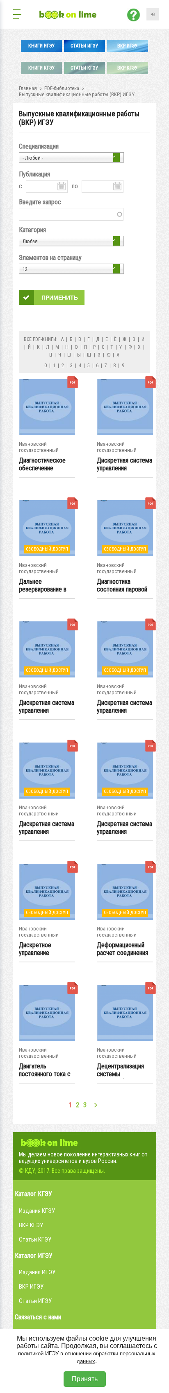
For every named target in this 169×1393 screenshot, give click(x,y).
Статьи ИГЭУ (84, 46)
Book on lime (49, 1141)
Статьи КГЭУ (84, 68)
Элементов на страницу (50, 258)
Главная (28, 88)
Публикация (34, 174)
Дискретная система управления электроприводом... (124, 464)
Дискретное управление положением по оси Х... (45, 949)
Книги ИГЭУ (41, 46)
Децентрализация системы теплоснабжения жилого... (120, 1070)
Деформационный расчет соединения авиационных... (122, 949)
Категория (32, 230)
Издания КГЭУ (37, 1211)
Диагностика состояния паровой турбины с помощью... (122, 586)
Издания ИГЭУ (37, 1272)
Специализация (39, 146)
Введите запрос (40, 202)
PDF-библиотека (61, 88)
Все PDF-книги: (40, 339)
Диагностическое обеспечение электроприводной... (45, 464)
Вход (152, 14)
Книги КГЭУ (41, 68)
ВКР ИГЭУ (127, 46)
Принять (85, 1378)
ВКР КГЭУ (127, 68)
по (75, 186)
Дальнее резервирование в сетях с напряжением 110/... (45, 586)
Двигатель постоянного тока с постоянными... (45, 1070)
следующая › (96, 1105)
